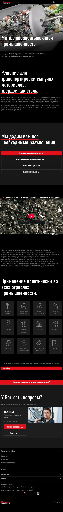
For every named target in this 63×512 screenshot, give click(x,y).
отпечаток (30, 490)
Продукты (4, 456)
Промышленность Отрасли (36, 54)
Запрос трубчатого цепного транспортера (30, 159)
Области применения (16, 54)
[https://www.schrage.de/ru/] (7, 2)
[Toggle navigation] (54, 2)
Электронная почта (13, 427)
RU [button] (57, 502)
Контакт (3, 469)
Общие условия (20, 490)
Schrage (4, 54)
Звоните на (13, 433)
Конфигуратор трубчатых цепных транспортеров (30, 382)
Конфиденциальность (7, 490)
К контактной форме (30, 165)
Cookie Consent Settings (7, 484)
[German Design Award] (36, 493)
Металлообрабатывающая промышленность (19, 56)
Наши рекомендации (30, 172)
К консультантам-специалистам (30, 153)
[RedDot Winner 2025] (27, 493)
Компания (4, 459)
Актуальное (5, 466)
